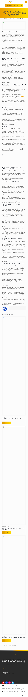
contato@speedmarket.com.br (8, 673)
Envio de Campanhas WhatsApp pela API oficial (13, 637)
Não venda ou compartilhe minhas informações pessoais (14, 695)
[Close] (26, 685)
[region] (14, 690)
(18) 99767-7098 (5, 672)
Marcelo (11, 18)
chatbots (22, 96)
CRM (17, 211)
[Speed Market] (14, 2)
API (19, 265)
